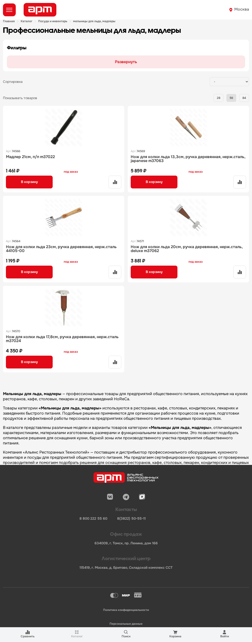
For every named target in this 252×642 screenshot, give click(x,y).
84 (244, 98)
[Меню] (9, 9)
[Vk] (110, 497)
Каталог (26, 21)
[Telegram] (126, 497)
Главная (9, 21)
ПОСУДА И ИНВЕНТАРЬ (52, 21)
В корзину (29, 182)
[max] (142, 497)
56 (231, 98)
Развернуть (126, 61)
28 (218, 98)
